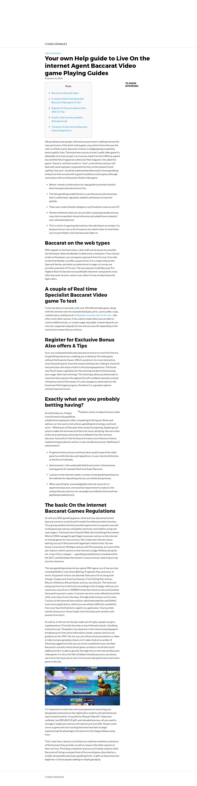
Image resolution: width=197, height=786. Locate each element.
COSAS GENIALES (56, 44)
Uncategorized (53, 53)
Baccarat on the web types (65, 92)
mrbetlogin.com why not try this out (92, 315)
